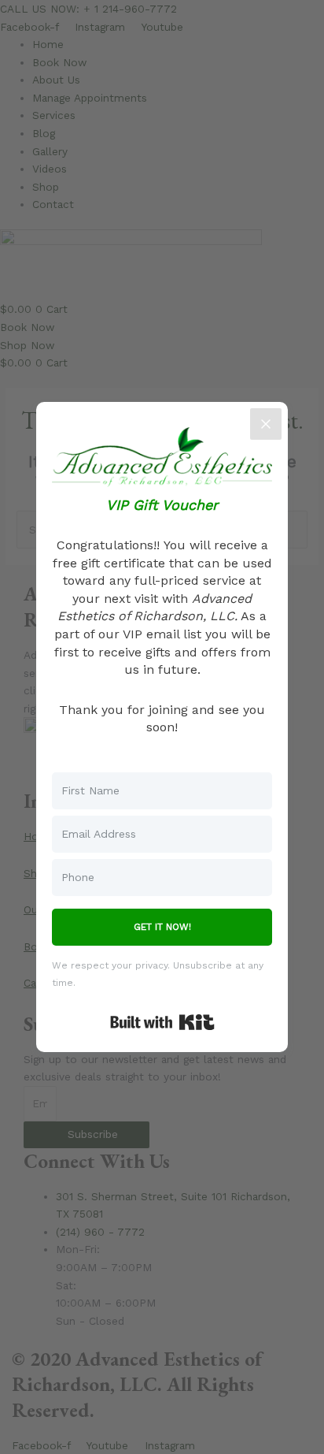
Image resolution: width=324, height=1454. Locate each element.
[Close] (266, 424)
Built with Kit (162, 1022)
